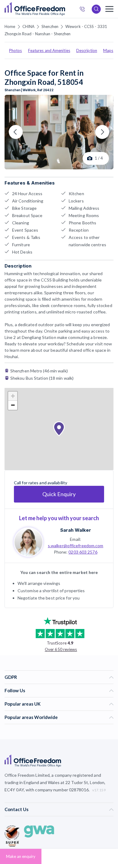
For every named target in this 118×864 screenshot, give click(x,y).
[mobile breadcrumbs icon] (109, 9)
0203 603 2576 (82, 552)
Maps (108, 50)
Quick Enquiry (59, 494)
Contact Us (16, 809)
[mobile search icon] (96, 9)
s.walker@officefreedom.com (75, 545)
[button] (59, 429)
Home (10, 26)
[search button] (64, 9)
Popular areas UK (23, 704)
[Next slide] (102, 132)
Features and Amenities (49, 50)
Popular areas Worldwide (31, 717)
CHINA (28, 26)
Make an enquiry (20, 856)
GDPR (11, 677)
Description (86, 50)
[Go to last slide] (16, 132)
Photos (15, 50)
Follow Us (15, 690)
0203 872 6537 (84, 10)
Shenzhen (49, 26)
